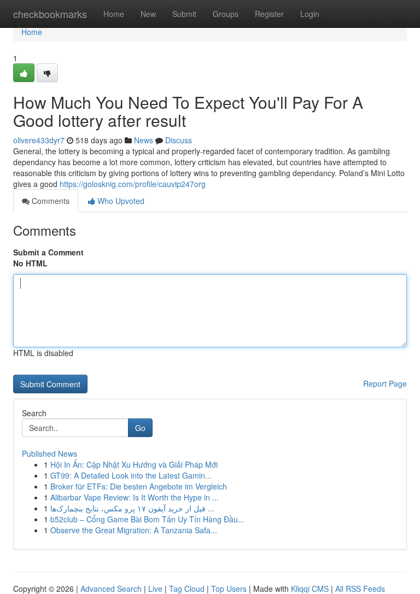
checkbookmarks (50, 14)
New (148, 13)
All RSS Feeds (360, 588)
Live (155, 588)
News (143, 140)
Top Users (229, 588)
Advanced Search (111, 588)
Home (113, 13)
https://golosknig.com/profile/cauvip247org (133, 183)
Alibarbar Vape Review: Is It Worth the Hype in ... (134, 497)
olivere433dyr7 (39, 140)
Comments (49, 200)
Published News (49, 453)
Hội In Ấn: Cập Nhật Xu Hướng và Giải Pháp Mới (134, 464)
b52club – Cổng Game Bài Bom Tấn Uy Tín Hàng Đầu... (147, 519)
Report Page (385, 383)
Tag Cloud (187, 588)
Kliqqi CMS (310, 588)
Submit (184, 13)
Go (140, 427)
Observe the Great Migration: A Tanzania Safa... (133, 530)
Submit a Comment (48, 252)
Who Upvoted (119, 200)
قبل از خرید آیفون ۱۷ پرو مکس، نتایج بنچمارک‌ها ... (132, 508)
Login (309, 13)
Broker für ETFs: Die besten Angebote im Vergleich (138, 486)
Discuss (178, 140)
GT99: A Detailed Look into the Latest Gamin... (131, 475)
